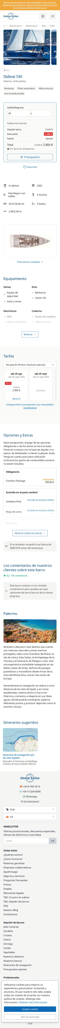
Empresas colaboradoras (17, 867)
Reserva (16, 398)
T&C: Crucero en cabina (16, 897)
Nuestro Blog (10, 910)
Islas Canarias (11, 926)
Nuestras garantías (14, 863)
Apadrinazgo (10, 871)
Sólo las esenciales (30, 1016)
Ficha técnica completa (28, 261)
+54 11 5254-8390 (31, 791)
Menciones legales (13, 893)
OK (52, 840)
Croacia (7, 935)
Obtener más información (33, 1002)
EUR (12, 809)
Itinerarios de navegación (17, 965)
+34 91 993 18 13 (31, 786)
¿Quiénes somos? (13, 854)
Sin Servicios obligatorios (21, 148)
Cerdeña (8, 931)
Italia (44, 26)
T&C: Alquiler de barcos (16, 901)
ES (11, 816)
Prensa (7, 884)
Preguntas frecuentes (15, 880)
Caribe (7, 948)
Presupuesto (32, 157)
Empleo (7, 888)
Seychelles (9, 952)
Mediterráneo (32, 26)
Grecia (7, 939)
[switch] (30, 167)
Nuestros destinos (13, 956)
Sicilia (52, 26)
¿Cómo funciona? (12, 859)
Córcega (8, 943)
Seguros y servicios (14, 876)
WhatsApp (31, 796)
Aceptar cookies (30, 1009)
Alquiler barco (16, 26)
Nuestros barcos (12, 960)
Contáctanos (10, 914)
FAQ (5, 905)
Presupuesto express (15, 969)
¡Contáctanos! (30, 407)
